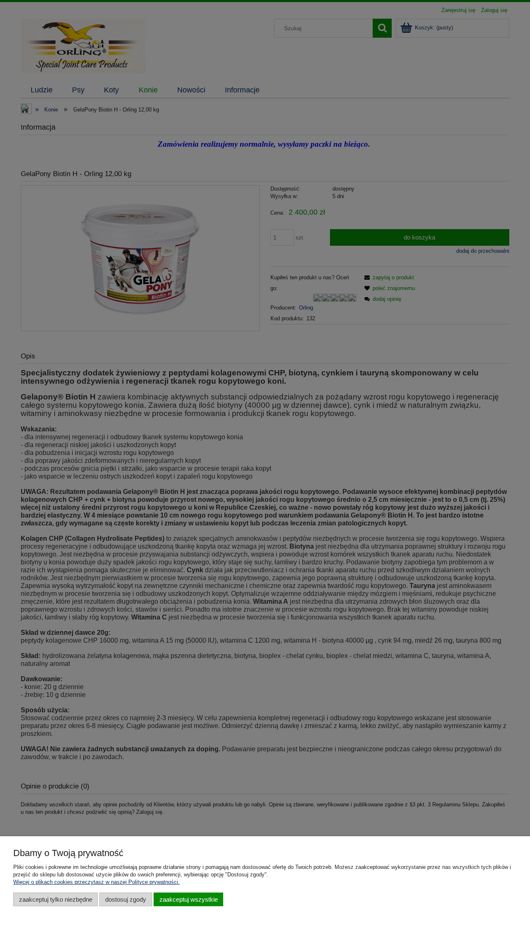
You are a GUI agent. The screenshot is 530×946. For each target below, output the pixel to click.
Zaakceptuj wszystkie (188, 899)
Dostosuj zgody (125, 899)
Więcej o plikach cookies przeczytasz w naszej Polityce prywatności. (96, 882)
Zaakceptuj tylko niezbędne (55, 899)
